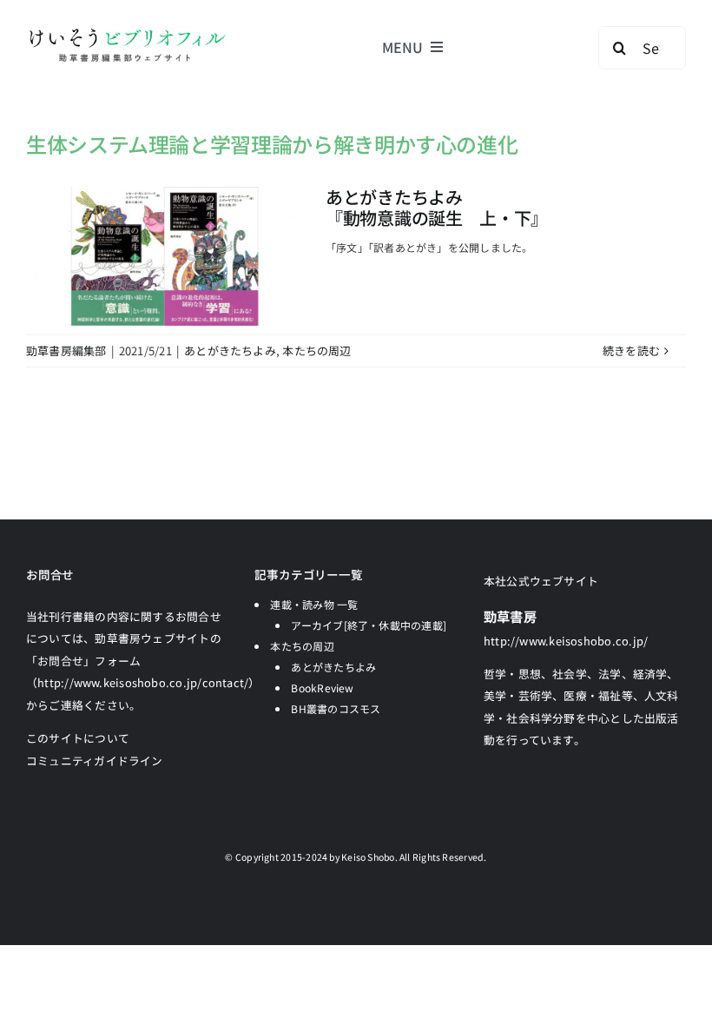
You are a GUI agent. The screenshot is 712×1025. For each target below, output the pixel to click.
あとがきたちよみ (230, 350)
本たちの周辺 (316, 350)
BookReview (322, 687)
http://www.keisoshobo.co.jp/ (566, 640)
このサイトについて (77, 738)
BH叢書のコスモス (335, 708)
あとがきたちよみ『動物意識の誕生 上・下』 (437, 207)
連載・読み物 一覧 (314, 604)
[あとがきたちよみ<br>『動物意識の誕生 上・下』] (165, 256)
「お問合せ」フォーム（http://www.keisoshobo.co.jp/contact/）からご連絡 (143, 682)
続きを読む (631, 350)
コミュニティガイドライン (94, 760)
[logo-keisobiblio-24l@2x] (127, 32)
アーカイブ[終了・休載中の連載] (368, 625)
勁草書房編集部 (66, 350)
